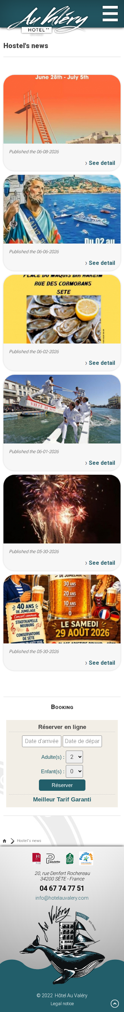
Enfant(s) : (53, 771)
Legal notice (62, 1003)
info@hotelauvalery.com (62, 898)
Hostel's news (29, 841)
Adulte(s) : (53, 757)
